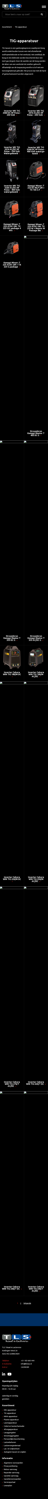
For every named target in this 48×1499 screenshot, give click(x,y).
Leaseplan (8, 1486)
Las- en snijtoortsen (12, 1449)
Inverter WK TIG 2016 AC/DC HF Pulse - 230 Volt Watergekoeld (12, 150)
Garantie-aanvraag (11, 1476)
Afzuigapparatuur (11, 1429)
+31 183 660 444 (27, 1361)
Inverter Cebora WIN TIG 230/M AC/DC (36, 879)
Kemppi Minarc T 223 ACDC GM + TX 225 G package (12, 265)
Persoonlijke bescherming (14, 1439)
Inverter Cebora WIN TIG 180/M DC (12, 673)
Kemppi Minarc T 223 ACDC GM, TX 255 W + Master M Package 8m (36, 227)
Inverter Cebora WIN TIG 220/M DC (12, 878)
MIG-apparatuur (10, 1410)
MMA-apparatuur (10, 1416)
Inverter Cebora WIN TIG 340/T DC (11, 1288)
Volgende (27, 1303)
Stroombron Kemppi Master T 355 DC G (11, 638)
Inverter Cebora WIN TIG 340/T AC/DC (36, 1289)
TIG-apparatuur (10, 1413)
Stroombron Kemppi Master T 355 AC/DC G (36, 638)
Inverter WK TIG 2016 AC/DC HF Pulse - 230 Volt (35, 113)
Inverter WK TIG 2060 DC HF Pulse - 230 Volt (12, 113)
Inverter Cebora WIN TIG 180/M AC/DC (36, 674)
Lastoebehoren (10, 1442)
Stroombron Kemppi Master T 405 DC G (35, 433)
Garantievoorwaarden (12, 1479)
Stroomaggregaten (11, 1436)
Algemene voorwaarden (13, 1463)
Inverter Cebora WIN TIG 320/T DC (35, 1083)
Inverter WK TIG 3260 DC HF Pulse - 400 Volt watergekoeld (36, 150)
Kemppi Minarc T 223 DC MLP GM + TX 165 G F (36, 188)
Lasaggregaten (10, 1433)
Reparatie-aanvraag (11, 1473)
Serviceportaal (9, 1482)
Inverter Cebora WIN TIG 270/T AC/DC (12, 1084)
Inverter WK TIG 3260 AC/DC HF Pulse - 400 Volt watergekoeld (12, 189)
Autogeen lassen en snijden (15, 1452)
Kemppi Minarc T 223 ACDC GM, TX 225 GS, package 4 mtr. (12, 227)
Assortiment (7, 27)
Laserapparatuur (10, 1423)
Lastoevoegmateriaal (12, 1445)
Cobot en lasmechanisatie (14, 1426)
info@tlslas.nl (26, 1364)
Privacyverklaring (10, 1466)
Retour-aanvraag (10, 1469)
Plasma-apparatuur (11, 1420)
